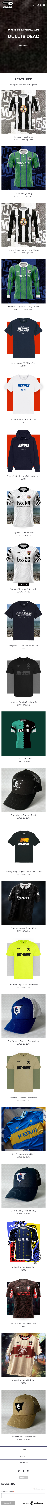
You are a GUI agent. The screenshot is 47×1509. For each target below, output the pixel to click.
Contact (23, 1456)
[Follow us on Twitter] (18, 1471)
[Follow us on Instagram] (28, 1471)
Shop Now (23, 46)
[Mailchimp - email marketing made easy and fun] (32, 1505)
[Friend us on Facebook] (23, 1471)
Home (23, 1450)
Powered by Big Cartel (23, 1477)
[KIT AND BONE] (13, 5)
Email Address (7, 1492)
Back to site (23, 1463)
